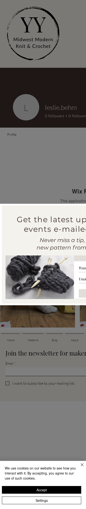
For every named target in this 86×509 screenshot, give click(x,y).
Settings (42, 500)
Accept (42, 489)
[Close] (79, 467)
